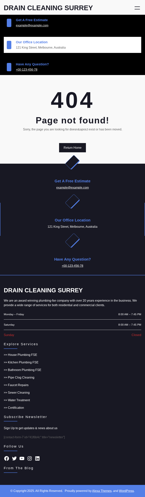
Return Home (73, 147)
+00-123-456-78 (26, 69)
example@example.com (32, 25)
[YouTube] (22, 458)
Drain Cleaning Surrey (48, 8)
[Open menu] (137, 8)
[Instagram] (29, 458)
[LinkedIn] (37, 458)
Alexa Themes (102, 490)
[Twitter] (14, 458)
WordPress (126, 490)
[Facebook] (6, 458)
